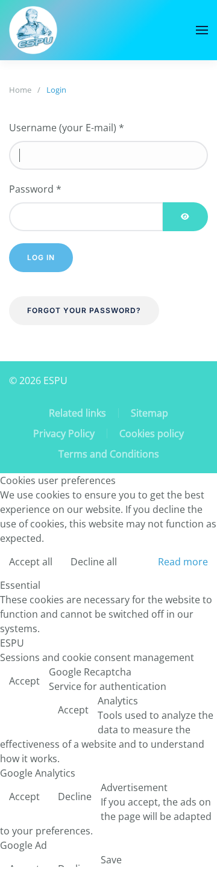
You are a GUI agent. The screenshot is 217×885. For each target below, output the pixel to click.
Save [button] (111, 859)
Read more (183, 561)
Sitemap (149, 413)
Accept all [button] (30, 561)
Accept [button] (24, 681)
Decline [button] (75, 796)
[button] (202, 30)
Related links (77, 413)
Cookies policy (151, 433)
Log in (41, 257)
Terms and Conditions (108, 454)
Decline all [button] (94, 561)
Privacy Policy (64, 433)
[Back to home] (33, 30)
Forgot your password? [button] (84, 310)
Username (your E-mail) (66, 127)
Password (35, 189)
